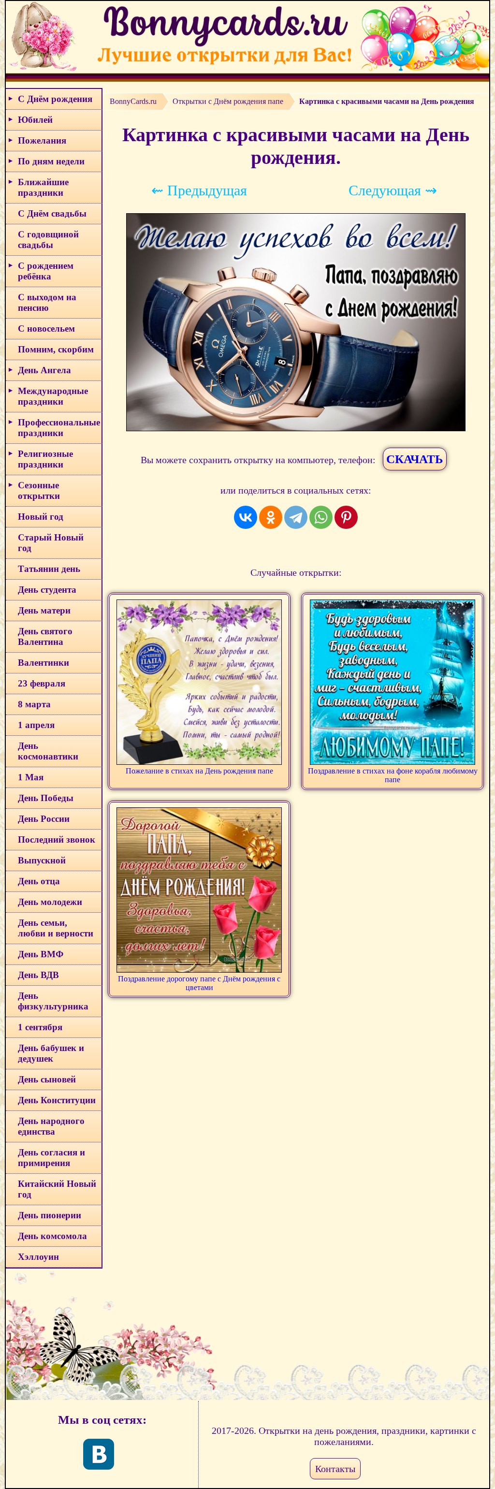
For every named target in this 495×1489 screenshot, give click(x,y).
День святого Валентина (45, 636)
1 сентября (40, 1027)
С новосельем (46, 328)
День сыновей (47, 1079)
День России (44, 819)
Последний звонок (56, 839)
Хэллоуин (38, 1257)
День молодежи (50, 902)
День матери (44, 610)
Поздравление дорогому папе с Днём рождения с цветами (199, 983)
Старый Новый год (51, 542)
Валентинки (43, 662)
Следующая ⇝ (393, 190)
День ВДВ (38, 975)
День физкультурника (53, 1001)
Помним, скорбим (56, 349)
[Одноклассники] (270, 517)
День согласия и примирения (51, 1157)
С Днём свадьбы (52, 213)
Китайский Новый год (57, 1189)
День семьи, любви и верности (55, 928)
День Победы (45, 798)
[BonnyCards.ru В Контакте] (98, 1454)
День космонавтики (48, 751)
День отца (39, 881)
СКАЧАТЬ (414, 459)
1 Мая (31, 777)
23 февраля (41, 683)
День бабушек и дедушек (51, 1053)
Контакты (335, 1468)
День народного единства (51, 1126)
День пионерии (49, 1215)
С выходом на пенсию (47, 302)
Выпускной (42, 860)
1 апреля (36, 725)
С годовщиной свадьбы (48, 239)
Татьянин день (49, 569)
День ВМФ (40, 954)
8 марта (34, 704)
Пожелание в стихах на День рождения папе (199, 771)
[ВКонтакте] (245, 517)
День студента (47, 589)
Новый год (40, 516)
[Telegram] (295, 517)
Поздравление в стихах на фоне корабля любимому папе (393, 775)
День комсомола (52, 1236)
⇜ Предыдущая (199, 190)
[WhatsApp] (321, 517)
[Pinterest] (346, 517)
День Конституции (57, 1100)
